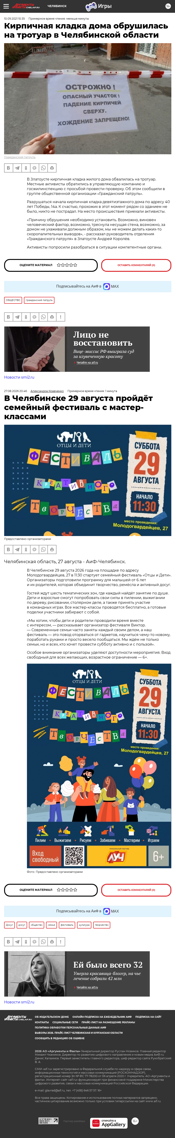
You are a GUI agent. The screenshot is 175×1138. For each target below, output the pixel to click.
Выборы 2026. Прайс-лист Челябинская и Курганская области (79, 1032)
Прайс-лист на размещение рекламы (108, 1022)
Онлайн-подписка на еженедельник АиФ (102, 1016)
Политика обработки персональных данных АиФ (70, 1027)
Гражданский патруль (20, 157)
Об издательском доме (52, 1016)
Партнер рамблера (74, 1121)
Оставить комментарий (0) (136, 265)
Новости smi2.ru (19, 377)
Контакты (42, 1022)
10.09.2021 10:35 (14, 18)
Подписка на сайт (148, 1016)
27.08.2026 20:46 (15, 391)
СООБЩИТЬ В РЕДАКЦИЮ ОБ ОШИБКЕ (60, 1038)
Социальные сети (65, 1022)
